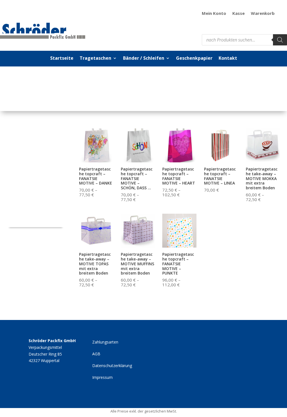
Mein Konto (214, 13)
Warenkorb (263, 13)
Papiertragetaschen (75, 86)
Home (34, 86)
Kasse (238, 13)
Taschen (49, 86)
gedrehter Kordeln (28, 147)
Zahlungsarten (105, 342)
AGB (96, 354)
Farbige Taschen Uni (30, 173)
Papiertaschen (24, 134)
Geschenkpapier (194, 58)
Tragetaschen (95, 58)
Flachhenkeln (23, 160)
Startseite (61, 58)
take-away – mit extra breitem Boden (32, 216)
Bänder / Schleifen (143, 58)
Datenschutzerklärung (112, 366)
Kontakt (228, 58)
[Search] (280, 39)
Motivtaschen (23, 187)
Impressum (102, 377)
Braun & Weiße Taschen (33, 200)
